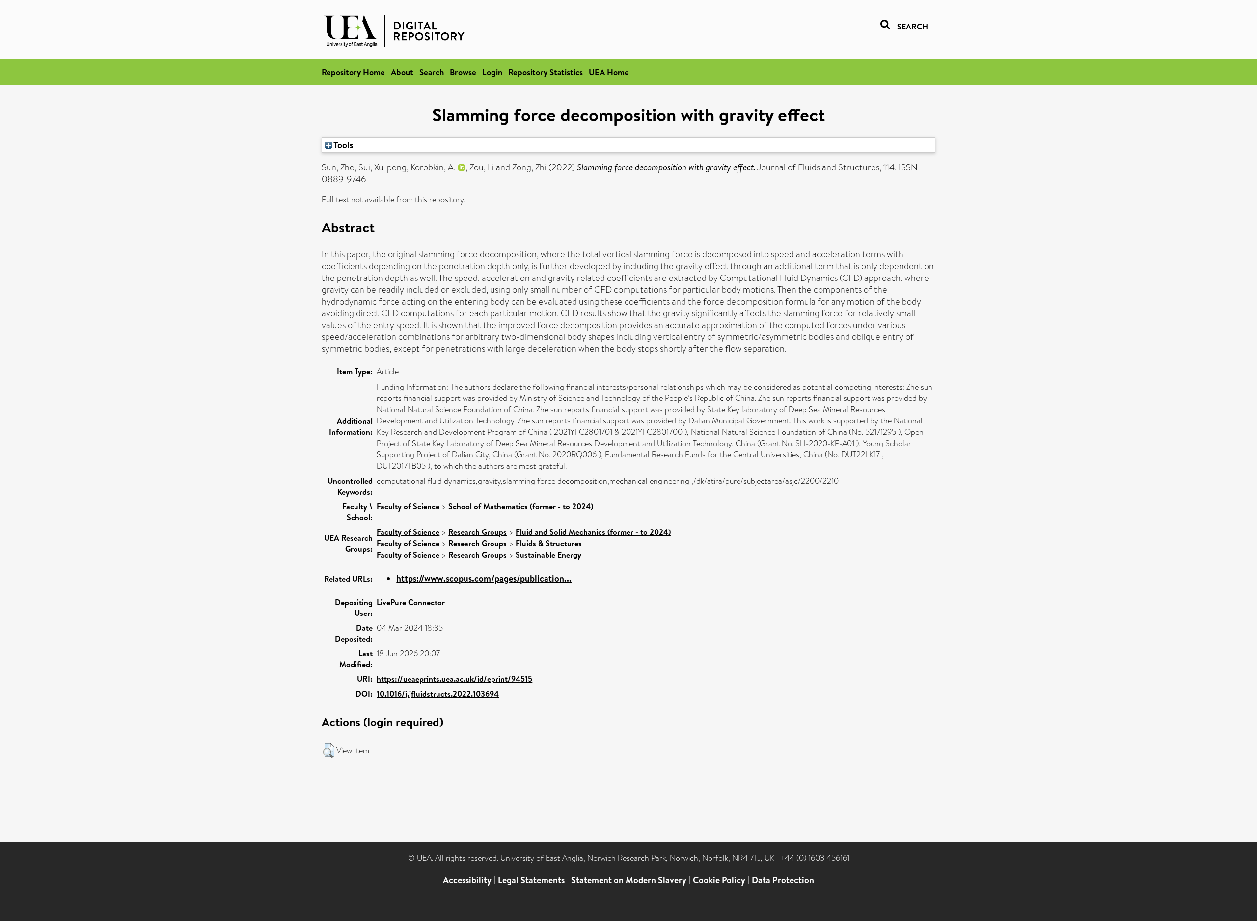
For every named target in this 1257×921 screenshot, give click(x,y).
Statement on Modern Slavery (628, 880)
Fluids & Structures (549, 543)
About (402, 72)
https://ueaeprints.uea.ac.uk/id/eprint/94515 (454, 678)
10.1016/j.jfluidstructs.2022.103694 (438, 693)
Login (492, 72)
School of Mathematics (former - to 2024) (520, 506)
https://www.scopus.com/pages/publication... (484, 578)
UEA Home (609, 72)
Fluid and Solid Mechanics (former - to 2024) (593, 532)
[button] (328, 750)
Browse (463, 72)
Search (431, 72)
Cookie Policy (719, 880)
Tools (343, 145)
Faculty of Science (408, 506)
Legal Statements (531, 880)
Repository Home (353, 72)
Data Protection (783, 880)
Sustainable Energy (548, 554)
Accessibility (467, 880)
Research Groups (477, 532)
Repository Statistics (545, 72)
